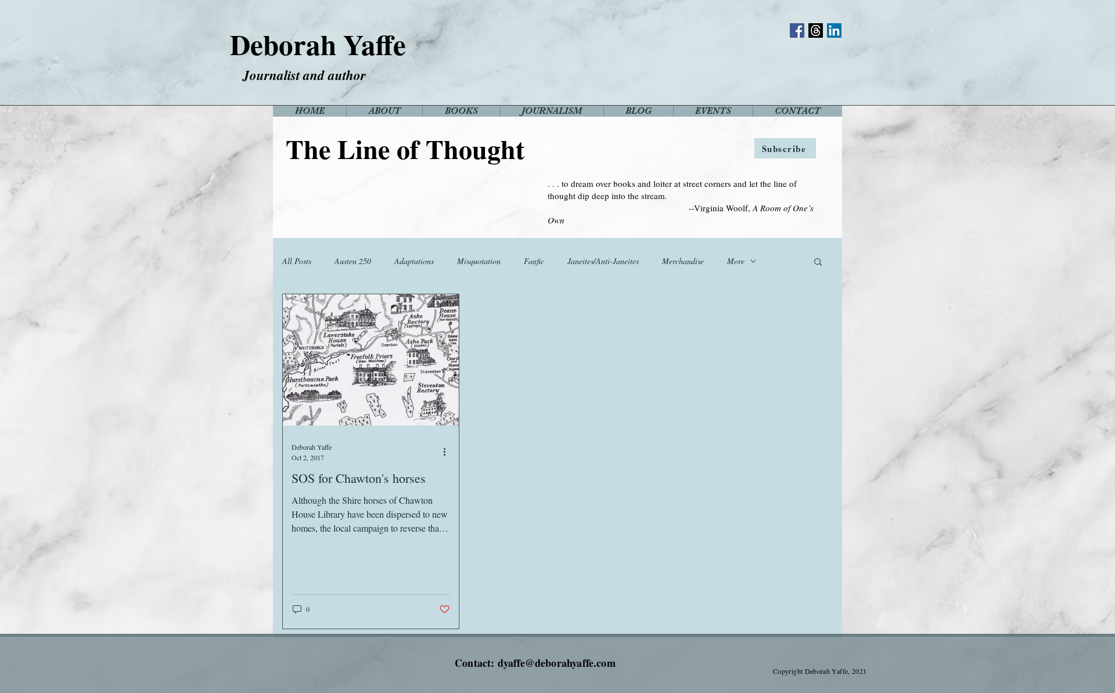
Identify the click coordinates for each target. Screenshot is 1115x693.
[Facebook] (797, 30)
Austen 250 (352, 261)
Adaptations (414, 261)
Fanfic (534, 261)
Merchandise (683, 261)
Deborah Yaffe (318, 44)
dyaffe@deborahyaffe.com (557, 662)
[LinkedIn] (834, 30)
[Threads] (815, 30)
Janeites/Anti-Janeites (603, 261)
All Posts (296, 261)
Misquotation (479, 261)
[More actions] (448, 452)
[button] (817, 263)
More (735, 261)
